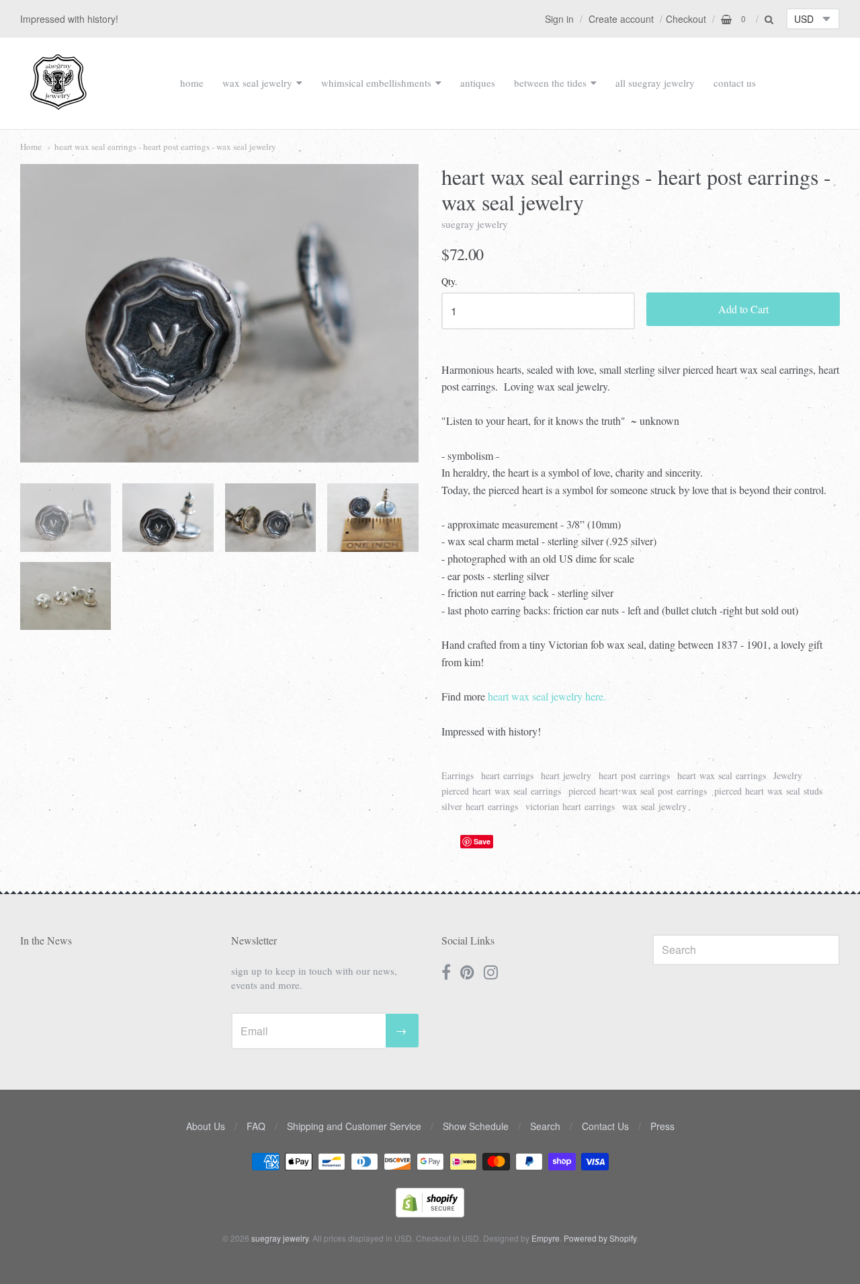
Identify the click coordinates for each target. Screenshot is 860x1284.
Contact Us (605, 1126)
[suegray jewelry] (58, 103)
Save (482, 841)
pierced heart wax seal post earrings (637, 791)
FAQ (256, 1126)
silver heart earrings (479, 806)
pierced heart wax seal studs (768, 791)
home (192, 82)
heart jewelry (566, 775)
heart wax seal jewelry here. (547, 696)
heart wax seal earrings (721, 775)
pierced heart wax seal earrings (501, 791)
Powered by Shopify (600, 1238)
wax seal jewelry (257, 82)
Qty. (449, 282)
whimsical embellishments (376, 82)
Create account (621, 19)
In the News (46, 940)
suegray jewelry (474, 224)
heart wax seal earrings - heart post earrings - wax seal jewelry (165, 147)
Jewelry (787, 775)
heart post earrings (634, 775)
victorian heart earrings (570, 806)
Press (662, 1126)
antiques (477, 82)
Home (31, 147)
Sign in (559, 19)
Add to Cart (743, 309)
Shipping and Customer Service (354, 1126)
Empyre (545, 1238)
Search (545, 1126)
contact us (735, 82)
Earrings (457, 775)
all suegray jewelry (655, 82)
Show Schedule (476, 1126)
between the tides (550, 82)
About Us (205, 1126)
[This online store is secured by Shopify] (430, 1213)
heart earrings (507, 775)
